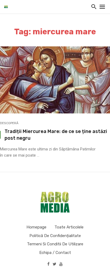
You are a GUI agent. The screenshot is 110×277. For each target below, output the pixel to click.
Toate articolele (69, 227)
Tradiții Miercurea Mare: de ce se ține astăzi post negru (56, 134)
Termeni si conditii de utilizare (55, 244)
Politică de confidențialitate (55, 235)
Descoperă (9, 123)
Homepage (36, 227)
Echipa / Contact (55, 252)
